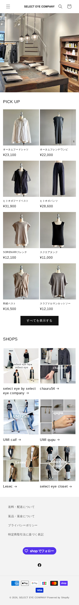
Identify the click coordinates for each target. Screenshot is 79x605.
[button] (8, 6)
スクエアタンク (49, 252)
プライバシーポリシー (23, 525)
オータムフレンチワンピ (54, 149)
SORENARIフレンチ (15, 252)
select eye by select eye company (19, 391)
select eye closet (54, 486)
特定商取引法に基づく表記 (26, 534)
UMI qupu (48, 440)
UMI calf (10, 440)
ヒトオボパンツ (49, 200)
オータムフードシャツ (16, 149)
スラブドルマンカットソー (55, 303)
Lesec (8, 486)
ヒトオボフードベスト (16, 200)
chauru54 (47, 389)
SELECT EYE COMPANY (33, 597)
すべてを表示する (39, 320)
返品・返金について (21, 516)
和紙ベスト (9, 303)
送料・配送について (21, 506)
